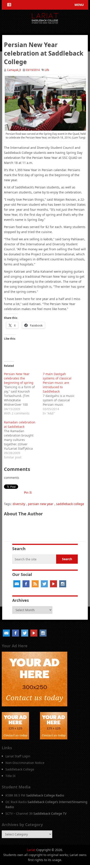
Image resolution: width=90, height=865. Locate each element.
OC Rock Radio (16, 802)
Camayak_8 (14, 70)
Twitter (44, 583)
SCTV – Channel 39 (19, 813)
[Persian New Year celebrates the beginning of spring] (23, 393)
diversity (19, 504)
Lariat (31, 850)
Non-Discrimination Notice (24, 763)
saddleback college (70, 504)
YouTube (53, 583)
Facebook (25, 583)
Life (47, 70)
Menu (79, 5)
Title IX (10, 776)
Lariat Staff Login (17, 756)
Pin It (28, 492)
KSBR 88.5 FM (15, 795)
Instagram (62, 583)
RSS (35, 583)
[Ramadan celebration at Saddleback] (23, 439)
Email (16, 583)
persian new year (40, 504)
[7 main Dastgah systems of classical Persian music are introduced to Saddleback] (62, 393)
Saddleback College (19, 769)
